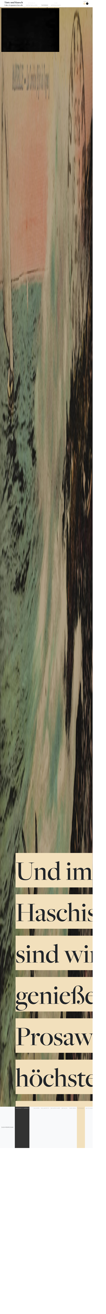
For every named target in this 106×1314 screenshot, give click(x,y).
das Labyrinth (45, 1108)
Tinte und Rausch (13, 2)
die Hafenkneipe (55, 1108)
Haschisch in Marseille (22, 1108)
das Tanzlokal (90, 1108)
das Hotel (37, 1108)
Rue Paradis (81, 1108)
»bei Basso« (64, 1108)
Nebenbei (85, 1)
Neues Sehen (72, 1108)
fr (87, 3)
